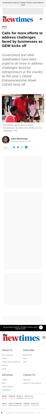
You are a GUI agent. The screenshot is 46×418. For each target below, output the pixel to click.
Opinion (11, 396)
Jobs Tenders (7, 387)
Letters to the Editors (32, 383)
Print (25, 358)
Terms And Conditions (11, 362)
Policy (4, 358)
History (5, 365)
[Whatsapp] (22, 147)
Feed (4, 369)
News (4, 27)
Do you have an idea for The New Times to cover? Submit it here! (20, 328)
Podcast (35, 404)
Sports (19, 396)
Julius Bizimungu (19, 138)
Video (4, 404)
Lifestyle (29, 396)
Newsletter (27, 355)
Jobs (25, 362)
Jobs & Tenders (15, 404)
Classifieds (6, 390)
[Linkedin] (26, 147)
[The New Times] (18, 21)
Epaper (27, 404)
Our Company (7, 355)
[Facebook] (18, 147)
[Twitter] (14, 147)
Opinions (26, 380)
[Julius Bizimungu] (6, 143)
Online (4, 380)
